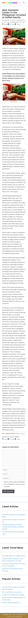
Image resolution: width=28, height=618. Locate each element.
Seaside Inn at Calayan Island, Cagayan (13, 595)
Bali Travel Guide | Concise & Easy (12, 592)
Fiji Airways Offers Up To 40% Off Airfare (13, 556)
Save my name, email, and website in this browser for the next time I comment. (14, 484)
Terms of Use (10, 616)
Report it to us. (20, 433)
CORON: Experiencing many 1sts (11, 602)
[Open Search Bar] (20, 3)
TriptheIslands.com (21, 614)
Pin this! (11, 24)
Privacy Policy (18, 616)
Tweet (18, 24)
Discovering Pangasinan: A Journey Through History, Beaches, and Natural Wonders (13, 527)
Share (5, 24)
